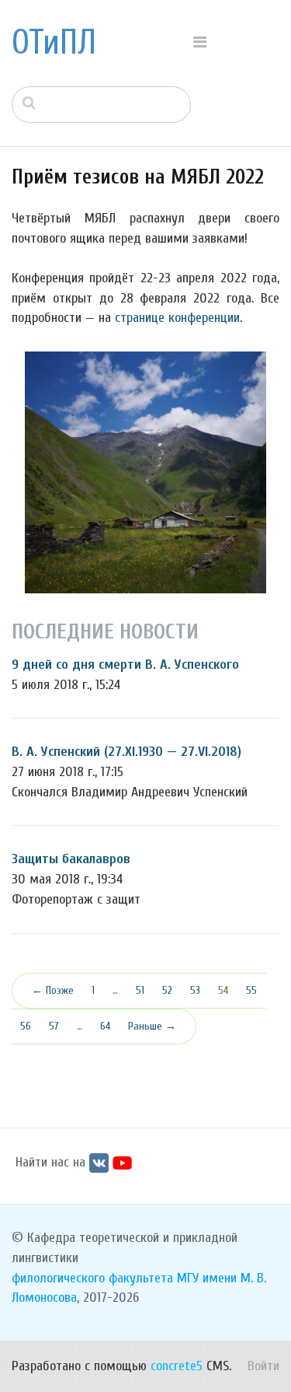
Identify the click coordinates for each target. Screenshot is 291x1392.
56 (25, 1026)
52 (167, 990)
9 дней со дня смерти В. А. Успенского (125, 664)
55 (251, 990)
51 (140, 990)
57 (54, 1026)
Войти (263, 1366)
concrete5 (177, 1366)
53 (195, 990)
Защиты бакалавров (71, 859)
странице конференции (177, 318)
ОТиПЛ (54, 43)
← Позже (53, 990)
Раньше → (152, 1026)
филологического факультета (92, 1278)
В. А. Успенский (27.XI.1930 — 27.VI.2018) (126, 751)
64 (105, 1026)
